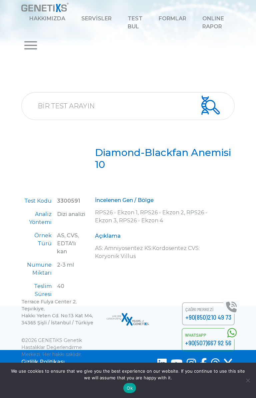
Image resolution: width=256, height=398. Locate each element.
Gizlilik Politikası (43, 362)
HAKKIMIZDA (47, 18)
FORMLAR (172, 18)
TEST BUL (135, 22)
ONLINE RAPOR (213, 22)
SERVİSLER (96, 18)
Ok (130, 388)
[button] (30, 45)
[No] (247, 380)
